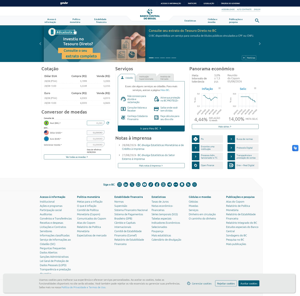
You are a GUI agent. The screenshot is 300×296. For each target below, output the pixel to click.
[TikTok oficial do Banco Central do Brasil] (150, 184)
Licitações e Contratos (53, 227)
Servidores (46, 231)
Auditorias (46, 214)
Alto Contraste (244, 9)
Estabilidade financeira (128, 197)
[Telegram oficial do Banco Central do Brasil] (169, 184)
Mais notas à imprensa (151, 165)
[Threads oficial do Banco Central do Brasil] (163, 184)
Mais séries (225, 126)
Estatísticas (159, 197)
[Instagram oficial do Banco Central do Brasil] (119, 184)
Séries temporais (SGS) (165, 214)
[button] (50, 20)
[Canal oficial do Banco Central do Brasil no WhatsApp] (138, 184)
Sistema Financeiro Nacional (131, 210)
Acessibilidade (228, 9)
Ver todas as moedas (77, 156)
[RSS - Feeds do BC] (188, 184)
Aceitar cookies (248, 283)
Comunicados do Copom (91, 218)
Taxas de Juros (160, 201)
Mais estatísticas (161, 235)
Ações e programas (51, 205)
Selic (243, 89)
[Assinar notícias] (182, 184)
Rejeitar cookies (226, 283)
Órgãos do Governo (230, 3)
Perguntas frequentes (53, 248)
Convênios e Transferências (56, 218)
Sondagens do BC (236, 235)
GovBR (64, 3)
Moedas (193, 205)
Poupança (157, 231)
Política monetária (88, 197)
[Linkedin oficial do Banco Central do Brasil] (125, 184)
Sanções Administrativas (54, 256)
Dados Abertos (48, 252)
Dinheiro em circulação (202, 214)
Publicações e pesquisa (240, 197)
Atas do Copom (86, 222)
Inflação (207, 89)
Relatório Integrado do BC (241, 222)
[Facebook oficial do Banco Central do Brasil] (157, 184)
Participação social (51, 210)
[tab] (126, 77)
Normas (119, 201)
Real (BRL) (54, 123)
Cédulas (193, 201)
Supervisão (120, 205)
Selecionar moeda (52, 144)
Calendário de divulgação (166, 239)
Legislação (209, 3)
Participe (192, 3)
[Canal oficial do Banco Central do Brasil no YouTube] (144, 184)
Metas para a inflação (89, 201)
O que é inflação (86, 205)
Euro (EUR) (55, 138)
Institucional (47, 201)
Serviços (193, 210)
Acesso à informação (52, 197)
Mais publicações (236, 244)
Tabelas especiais (161, 218)
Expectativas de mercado (92, 235)
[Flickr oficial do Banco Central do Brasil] (175, 184)
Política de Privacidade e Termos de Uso (83, 287)
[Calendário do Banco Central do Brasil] (194, 184)
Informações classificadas (55, 235)
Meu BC (164, 89)
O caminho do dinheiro (202, 218)
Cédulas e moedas (200, 197)
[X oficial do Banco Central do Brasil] (132, 184)
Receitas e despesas (51, 222)
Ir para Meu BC (149, 128)
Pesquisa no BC (235, 239)
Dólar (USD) (55, 132)
